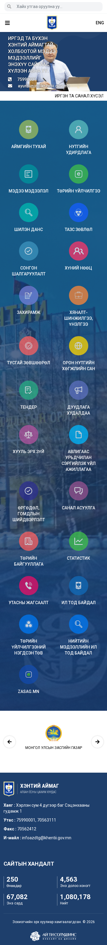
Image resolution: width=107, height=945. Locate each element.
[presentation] (9, 742)
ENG (100, 22)
